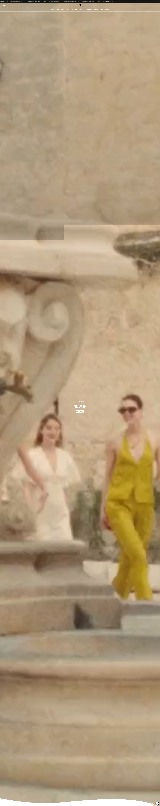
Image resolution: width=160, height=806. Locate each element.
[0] (156, 5)
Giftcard (107, 9)
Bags (62, 9)
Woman (57, 9)
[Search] (153, 5)
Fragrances (96, 9)
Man (52, 9)
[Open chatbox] (157, 803)
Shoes (67, 9)
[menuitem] (52, 9)
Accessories (74, 9)
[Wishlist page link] (148, 5)
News (102, 9)
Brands (81, 9)
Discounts (88, 9)
